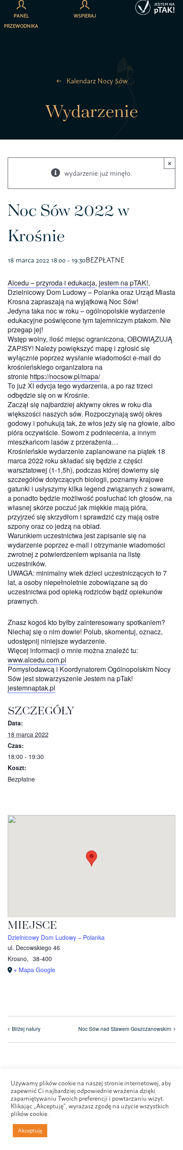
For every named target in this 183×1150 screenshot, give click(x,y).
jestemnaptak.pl (31, 688)
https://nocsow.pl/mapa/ (65, 376)
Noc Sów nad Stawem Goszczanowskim (124, 1028)
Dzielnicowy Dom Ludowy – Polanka (56, 937)
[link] (51, 283)
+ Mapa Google (34, 969)
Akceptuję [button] (30, 1130)
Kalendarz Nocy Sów (97, 81)
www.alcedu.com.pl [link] (37, 660)
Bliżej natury (26, 1028)
